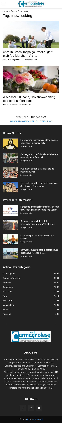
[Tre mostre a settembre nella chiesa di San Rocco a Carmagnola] (10, 187)
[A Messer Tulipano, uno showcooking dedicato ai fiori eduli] (31, 79)
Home (5, 11)
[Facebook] (23, 408)
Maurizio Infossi (10, 105)
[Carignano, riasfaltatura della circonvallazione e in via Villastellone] (10, 225)
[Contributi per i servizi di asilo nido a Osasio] (10, 239)
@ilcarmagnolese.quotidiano (31, 121)
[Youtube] (39, 408)
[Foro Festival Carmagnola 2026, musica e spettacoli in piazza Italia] (10, 144)
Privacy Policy (23, 368)
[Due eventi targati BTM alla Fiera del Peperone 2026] (10, 172)
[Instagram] (31, 408)
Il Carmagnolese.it (35, 419)
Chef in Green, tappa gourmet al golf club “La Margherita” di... (28, 53)
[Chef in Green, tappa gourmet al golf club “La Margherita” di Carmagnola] (31, 34)
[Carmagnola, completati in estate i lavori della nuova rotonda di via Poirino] (10, 253)
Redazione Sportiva (11, 60)
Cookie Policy (38, 368)
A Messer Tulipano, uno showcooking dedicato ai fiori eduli (29, 99)
